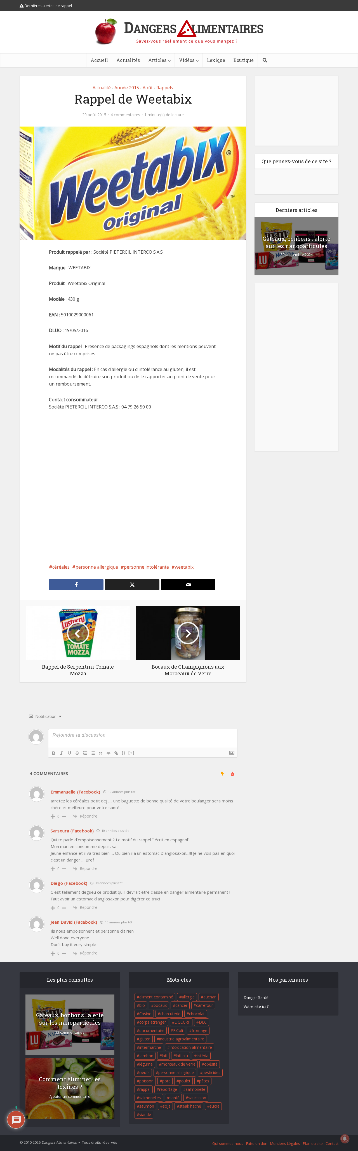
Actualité (102, 88)
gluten (144, 1039)
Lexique (216, 60)
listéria (202, 1055)
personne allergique (97, 567)
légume (146, 1064)
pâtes (204, 1081)
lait (164, 1055)
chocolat (197, 1013)
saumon (146, 1106)
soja (167, 1106)
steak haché (190, 1106)
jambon (146, 1055)
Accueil (99, 60)
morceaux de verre (178, 1064)
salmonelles (150, 1097)
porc (166, 1081)
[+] (131, 753)
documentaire (151, 1030)
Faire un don (256, 1143)
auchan (209, 997)
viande (145, 1114)
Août (148, 88)
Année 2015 (126, 88)
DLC (203, 1022)
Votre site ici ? (256, 1006)
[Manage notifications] (344, 1138)
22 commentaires (69, 1032)
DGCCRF (182, 1022)
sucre (215, 1106)
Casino (145, 1013)
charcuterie (170, 1013)
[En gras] (54, 753)
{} (124, 753)
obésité (211, 1064)
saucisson (197, 1097)
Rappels (164, 88)
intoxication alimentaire (191, 1047)
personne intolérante (146, 567)
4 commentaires (125, 114)
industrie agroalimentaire (181, 1039)
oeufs (144, 1072)
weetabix (184, 567)
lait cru (182, 1055)
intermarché (150, 1047)
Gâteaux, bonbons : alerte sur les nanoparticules (296, 242)
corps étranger (152, 1022)
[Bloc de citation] (101, 753)
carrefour (204, 1005)
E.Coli (178, 1030)
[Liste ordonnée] (85, 753)
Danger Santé (256, 997)
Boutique (244, 60)
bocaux (160, 1005)
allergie (188, 997)
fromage (199, 1030)
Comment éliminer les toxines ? (70, 1082)
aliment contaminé (156, 997)
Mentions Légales (285, 1143)
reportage (168, 1089)
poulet (184, 1081)
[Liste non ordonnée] (93, 753)
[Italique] (61, 753)
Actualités (128, 60)
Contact (332, 1143)
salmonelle (195, 1089)
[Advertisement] (133, 487)
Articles (157, 60)
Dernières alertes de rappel (48, 5)
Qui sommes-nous (227, 1143)
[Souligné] (69, 753)
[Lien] (116, 753)
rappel (144, 1089)
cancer (181, 1005)
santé (174, 1097)
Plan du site (313, 1143)
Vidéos (186, 60)
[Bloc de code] (108, 753)
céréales (61, 567)
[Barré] (77, 753)
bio (142, 1005)
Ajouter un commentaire (70, 1096)
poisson (146, 1081)
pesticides (211, 1072)
